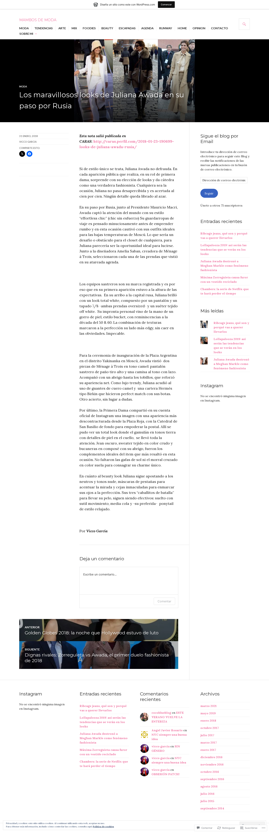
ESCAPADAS (127, 28)
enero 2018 (208, 720)
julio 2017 (207, 735)
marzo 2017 (208, 742)
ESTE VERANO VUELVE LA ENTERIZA (168, 717)
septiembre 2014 (212, 808)
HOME (182, 28)
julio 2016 (207, 794)
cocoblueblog (161, 712)
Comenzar (166, 4)
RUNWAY (165, 28)
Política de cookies (103, 826)
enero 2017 (208, 750)
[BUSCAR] (244, 24)
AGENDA (147, 28)
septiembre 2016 (212, 779)
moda (23, 86)
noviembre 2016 (212, 764)
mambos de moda (37, 20)
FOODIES (89, 28)
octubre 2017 (209, 728)
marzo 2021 (208, 706)
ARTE (62, 28)
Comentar (164, 601)
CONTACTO (219, 28)
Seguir (209, 193)
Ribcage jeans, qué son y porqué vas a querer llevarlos (231, 327)
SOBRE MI (26, 33)
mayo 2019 (208, 713)
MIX (74, 28)
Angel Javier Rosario (167, 730)
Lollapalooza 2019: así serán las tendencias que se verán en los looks (223, 249)
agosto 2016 (209, 786)
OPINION (199, 28)
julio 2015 (207, 801)
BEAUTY (107, 28)
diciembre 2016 (211, 757)
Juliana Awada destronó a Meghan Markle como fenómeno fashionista (224, 265)
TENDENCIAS (43, 28)
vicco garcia (28, 141)
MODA (24, 28)
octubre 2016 (209, 772)
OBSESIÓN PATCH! (166, 774)
